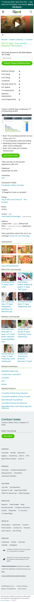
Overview (5, 453)
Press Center (6, 528)
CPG (27, 456)
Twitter (13, 185)
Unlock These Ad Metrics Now (17, 63)
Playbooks (12, 510)
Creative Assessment (18, 470)
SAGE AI (21, 459)
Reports (4, 504)
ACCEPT (14, 600)
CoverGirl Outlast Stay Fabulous (15, 393)
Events (4, 510)
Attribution (18, 473)
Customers (16, 525)
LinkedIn (4, 545)
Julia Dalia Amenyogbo (11, 216)
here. (3, 572)
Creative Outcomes (22, 507)
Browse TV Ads (7, 490)
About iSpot (6, 525)
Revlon (4, 384)
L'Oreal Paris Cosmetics (11, 374)
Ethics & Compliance (9, 589)
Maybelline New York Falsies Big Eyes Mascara (17, 407)
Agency (4, 456)
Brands (13, 453)
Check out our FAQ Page (19, 236)
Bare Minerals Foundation (12, 400)
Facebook (6, 185)
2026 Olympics (24, 493)
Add (10, 214)
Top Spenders (15, 487)
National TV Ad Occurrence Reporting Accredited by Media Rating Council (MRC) (18, 559)
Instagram (13, 545)
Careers (25, 525)
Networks (21, 453)
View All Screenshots (10, 266)
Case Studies (14, 504)
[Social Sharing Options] (2, 34)
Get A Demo (8, 436)
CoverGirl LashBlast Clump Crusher (16, 396)
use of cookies (5, 600)
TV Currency (22, 510)
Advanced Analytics (9, 476)
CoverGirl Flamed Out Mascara (14, 403)
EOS (3, 178)
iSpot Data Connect (9, 459)
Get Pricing (17, 531)
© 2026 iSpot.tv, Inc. (8, 586)
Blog (22, 504)
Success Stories (7, 507)
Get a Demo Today (11, 155)
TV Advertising (7, 513)
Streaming (13, 456)
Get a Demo (6, 531)
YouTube (20, 185)
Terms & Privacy (22, 586)
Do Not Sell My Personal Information (14, 576)
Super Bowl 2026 (20, 490)
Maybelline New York (10, 371)
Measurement (7, 473)
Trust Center (22, 589)
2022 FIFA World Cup (9, 493)
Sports (21, 456)
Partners (27, 528)
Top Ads (5, 487)
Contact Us (17, 528)
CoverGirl (5, 378)
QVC (3, 381)
